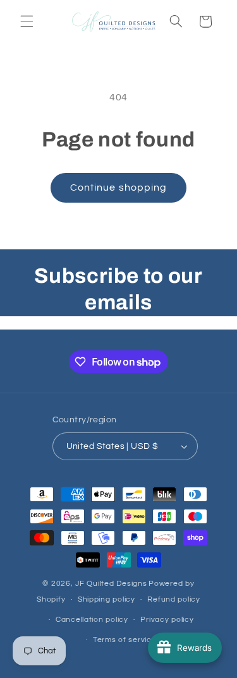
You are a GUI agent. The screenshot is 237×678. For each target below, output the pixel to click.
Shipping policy (106, 599)
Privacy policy (166, 619)
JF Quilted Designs (111, 583)
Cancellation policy (92, 619)
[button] (26, 21)
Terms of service (125, 639)
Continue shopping (118, 187)
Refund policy (173, 599)
